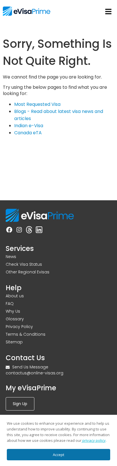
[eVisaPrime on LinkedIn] (39, 230)
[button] (108, 12)
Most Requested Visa (37, 104)
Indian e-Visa (28, 125)
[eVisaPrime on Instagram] (19, 230)
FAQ (10, 303)
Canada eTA (28, 132)
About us (15, 296)
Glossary (15, 319)
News (11, 256)
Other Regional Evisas (27, 272)
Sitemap (14, 342)
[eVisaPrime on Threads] (29, 230)
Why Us (13, 311)
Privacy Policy (19, 326)
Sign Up (20, 404)
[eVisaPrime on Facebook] (9, 230)
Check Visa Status (24, 264)
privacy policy (94, 440)
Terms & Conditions (25, 334)
